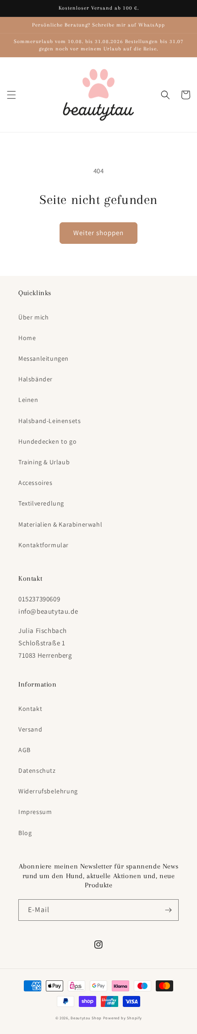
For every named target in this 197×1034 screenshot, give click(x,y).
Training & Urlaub (44, 462)
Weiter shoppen (98, 232)
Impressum (35, 812)
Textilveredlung (41, 503)
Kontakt (30, 708)
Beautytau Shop (86, 1017)
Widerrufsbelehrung (48, 791)
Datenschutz (37, 770)
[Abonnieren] (168, 910)
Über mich (33, 317)
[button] (11, 95)
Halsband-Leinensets (49, 421)
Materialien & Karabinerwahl (60, 524)
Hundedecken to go (47, 441)
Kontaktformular (43, 545)
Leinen (28, 400)
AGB (24, 750)
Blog (25, 833)
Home (27, 338)
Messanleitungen (43, 358)
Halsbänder (35, 379)
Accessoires (35, 482)
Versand (30, 729)
